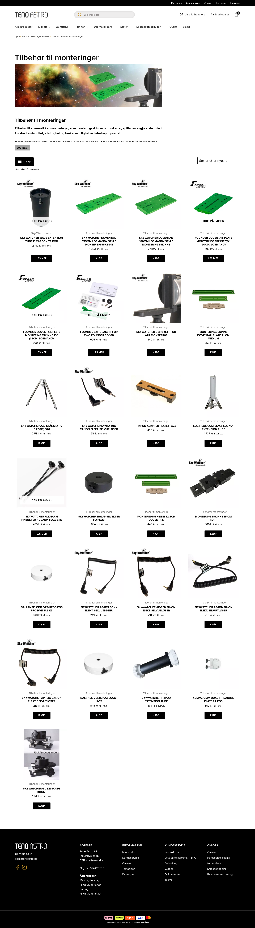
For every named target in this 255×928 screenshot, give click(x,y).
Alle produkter (28, 36)
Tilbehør (55, 36)
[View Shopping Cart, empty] (236, 14)
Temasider (128, 869)
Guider (169, 869)
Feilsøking (171, 863)
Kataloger (128, 874)
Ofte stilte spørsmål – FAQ (180, 858)
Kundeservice (130, 858)
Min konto (128, 852)
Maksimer (145, 922)
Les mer (42, 258)
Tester (168, 880)
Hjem (17, 36)
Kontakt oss (172, 852)
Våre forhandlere (195, 14)
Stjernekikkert (43, 36)
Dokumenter (172, 874)
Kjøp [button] (99, 258)
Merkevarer (222, 14)
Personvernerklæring (220, 874)
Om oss (126, 863)
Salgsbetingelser (217, 869)
